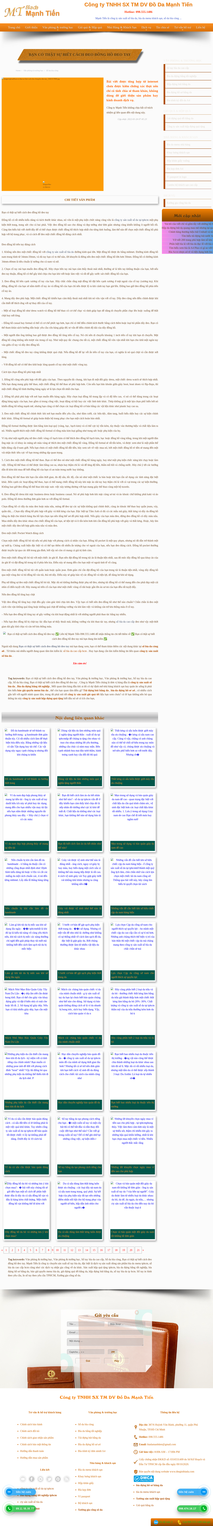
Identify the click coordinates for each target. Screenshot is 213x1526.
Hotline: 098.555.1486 (138, 12)
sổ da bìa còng (171, 18)
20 (131, 1250)
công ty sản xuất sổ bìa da (123, 18)
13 (79, 1250)
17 (108, 1250)
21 (138, 1250)
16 (101, 1250)
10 (57, 1250)
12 (72, 1250)
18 (116, 1250)
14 (86, 1250)
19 (123, 1250)
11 (64, 1250)
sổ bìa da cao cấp (125, 621)
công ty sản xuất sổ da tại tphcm (131, 219)
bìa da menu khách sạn (150, 18)
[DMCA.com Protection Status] (144, 1481)
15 (94, 1250)
